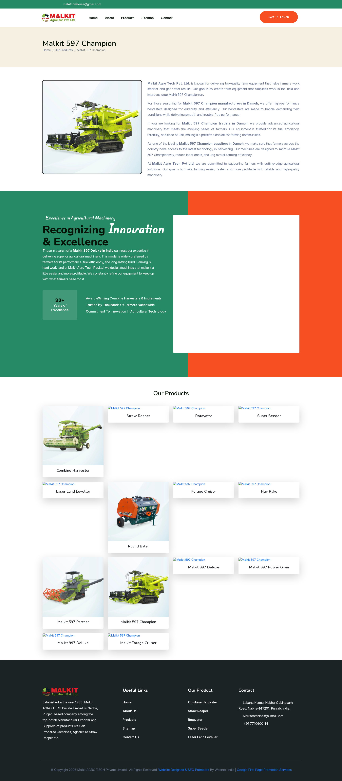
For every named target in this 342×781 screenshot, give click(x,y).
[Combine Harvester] (73, 435)
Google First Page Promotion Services (264, 770)
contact (167, 18)
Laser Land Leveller (73, 491)
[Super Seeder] (268, 408)
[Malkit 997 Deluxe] (73, 635)
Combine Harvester (73, 470)
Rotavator (203, 415)
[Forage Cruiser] (203, 484)
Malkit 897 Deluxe (203, 567)
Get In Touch (279, 17)
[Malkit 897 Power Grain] (268, 559)
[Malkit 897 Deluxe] (203, 559)
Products (127, 18)
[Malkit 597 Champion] (138, 587)
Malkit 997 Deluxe (73, 642)
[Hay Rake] (268, 484)
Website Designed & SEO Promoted (183, 770)
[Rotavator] (203, 408)
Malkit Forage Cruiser (138, 642)
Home (93, 18)
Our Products (64, 50)
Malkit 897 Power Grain (269, 567)
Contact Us (131, 737)
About (109, 18)
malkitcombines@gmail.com (263, 716)
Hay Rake (269, 491)
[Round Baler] (138, 511)
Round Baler (138, 546)
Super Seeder (269, 415)
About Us (129, 711)
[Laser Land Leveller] (73, 484)
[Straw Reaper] (138, 408)
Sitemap (148, 18)
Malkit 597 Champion (138, 621)
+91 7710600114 (255, 724)
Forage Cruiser (203, 491)
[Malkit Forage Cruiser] (138, 635)
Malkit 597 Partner (73, 621)
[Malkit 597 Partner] (73, 587)
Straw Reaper (138, 415)
